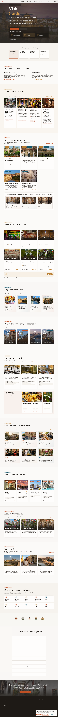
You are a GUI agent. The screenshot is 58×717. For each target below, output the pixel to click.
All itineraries (50, 293)
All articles (51, 552)
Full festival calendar (49, 96)
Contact (40, 703)
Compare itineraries (15, 29)
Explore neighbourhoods (25, 691)
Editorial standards (42, 705)
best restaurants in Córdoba (15, 361)
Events (49, 1)
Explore (22, 1)
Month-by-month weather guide (37, 79)
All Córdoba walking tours (48, 517)
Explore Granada (4, 708)
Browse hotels (34, 691)
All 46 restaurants (49, 362)
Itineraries (42, 1)
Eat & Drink (29, 1)
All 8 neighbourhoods (49, 327)
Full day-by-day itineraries (9, 79)
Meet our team (29, 624)
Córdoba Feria (19, 96)
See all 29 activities (49, 228)
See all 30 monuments (49, 143)
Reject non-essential (45, 714)
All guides (51, 429)
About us (40, 701)
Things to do (24, 29)
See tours (49, 274)
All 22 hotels (50, 477)
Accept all (38, 714)
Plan (36, 1)
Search (40, 707)
